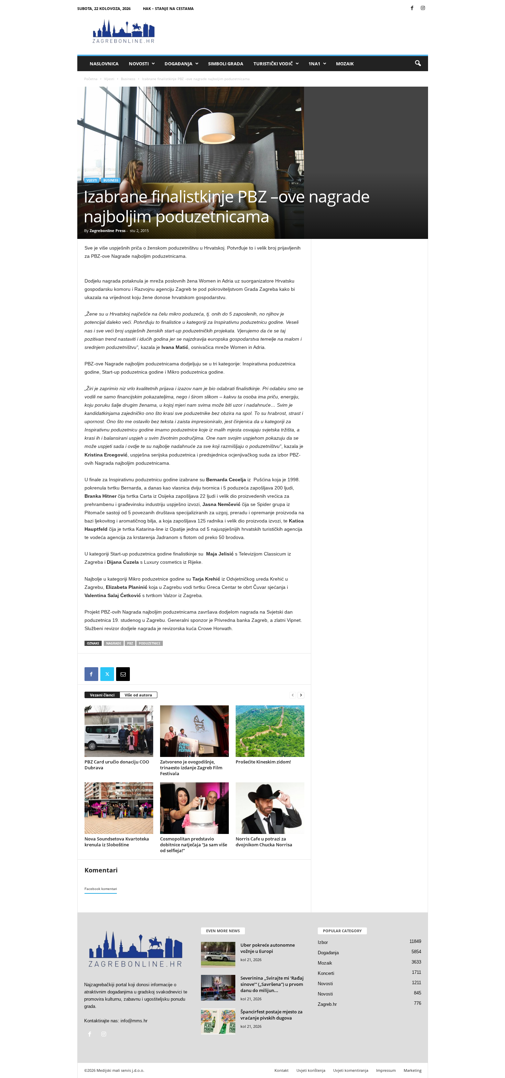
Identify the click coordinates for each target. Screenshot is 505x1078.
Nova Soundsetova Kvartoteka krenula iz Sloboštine (117, 842)
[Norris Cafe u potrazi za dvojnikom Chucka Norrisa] (270, 808)
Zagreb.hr (327, 1004)
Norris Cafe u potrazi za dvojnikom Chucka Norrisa (264, 842)
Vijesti (109, 78)
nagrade (113, 643)
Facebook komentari (101, 889)
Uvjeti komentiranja (350, 1070)
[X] (107, 674)
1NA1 (314, 63)
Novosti (139, 63)
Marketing (413, 1070)
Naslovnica (104, 63)
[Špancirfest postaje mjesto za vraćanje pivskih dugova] (218, 1021)
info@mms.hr (134, 1020)
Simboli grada (225, 63)
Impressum (386, 1070)
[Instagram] (423, 8)
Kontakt (281, 1070)
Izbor (323, 942)
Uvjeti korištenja (310, 1070)
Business (128, 78)
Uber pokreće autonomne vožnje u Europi (267, 948)
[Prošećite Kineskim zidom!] (270, 731)
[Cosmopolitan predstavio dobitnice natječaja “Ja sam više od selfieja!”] (194, 808)
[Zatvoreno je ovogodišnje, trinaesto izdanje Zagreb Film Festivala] (194, 731)
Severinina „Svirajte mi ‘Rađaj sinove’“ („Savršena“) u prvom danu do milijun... (272, 984)
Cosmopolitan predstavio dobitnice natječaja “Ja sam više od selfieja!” (193, 845)
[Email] (123, 674)
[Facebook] (412, 8)
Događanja (178, 63)
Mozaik (345, 63)
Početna (91, 78)
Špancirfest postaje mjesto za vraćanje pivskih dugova (271, 1015)
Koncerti (326, 973)
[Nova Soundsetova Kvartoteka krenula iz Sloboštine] (119, 808)
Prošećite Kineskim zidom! (263, 762)
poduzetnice (149, 643)
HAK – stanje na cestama (168, 8)
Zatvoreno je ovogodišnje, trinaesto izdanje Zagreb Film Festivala (191, 768)
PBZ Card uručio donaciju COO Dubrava (117, 765)
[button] (417, 63)
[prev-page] (292, 695)
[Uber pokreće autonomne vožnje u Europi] (218, 955)
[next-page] (301, 695)
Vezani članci (102, 694)
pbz (130, 643)
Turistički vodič (273, 63)
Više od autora (138, 694)
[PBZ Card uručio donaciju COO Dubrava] (119, 731)
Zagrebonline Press (107, 230)
